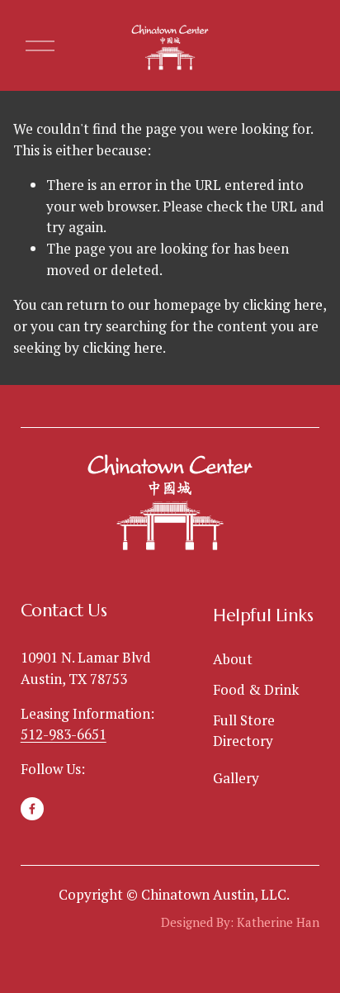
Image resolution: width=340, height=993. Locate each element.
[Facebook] (32, 808)
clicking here (283, 304)
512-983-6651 (63, 734)
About (233, 658)
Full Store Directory (244, 730)
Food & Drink (256, 689)
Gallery (236, 777)
